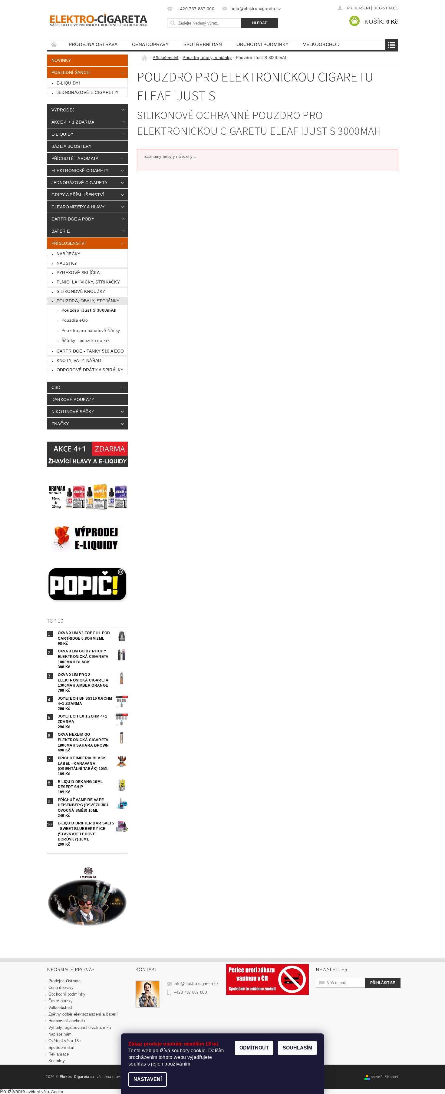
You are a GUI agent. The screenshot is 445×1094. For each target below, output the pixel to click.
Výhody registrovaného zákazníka (79, 1027)
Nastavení (148, 1079)
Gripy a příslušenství (77, 194)
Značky (60, 423)
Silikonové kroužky (81, 291)
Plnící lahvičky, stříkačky (88, 282)
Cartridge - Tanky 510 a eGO (90, 351)
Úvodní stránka (54, 44)
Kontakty (56, 1061)
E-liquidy (62, 134)
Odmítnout (254, 1047)
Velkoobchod (321, 44)
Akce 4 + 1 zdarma (72, 122)
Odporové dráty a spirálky (90, 369)
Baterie (60, 231)
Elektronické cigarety (80, 170)
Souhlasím (297, 1047)
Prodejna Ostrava (93, 44)
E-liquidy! (68, 83)
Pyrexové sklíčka (78, 272)
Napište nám (60, 1034)
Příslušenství (68, 243)
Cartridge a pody (72, 219)
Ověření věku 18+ (64, 1041)
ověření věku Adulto (44, 1091)
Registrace (386, 8)
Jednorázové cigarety (79, 182)
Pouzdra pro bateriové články (90, 330)
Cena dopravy (150, 44)
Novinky (61, 60)
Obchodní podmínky (262, 44)
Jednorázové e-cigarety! (87, 92)
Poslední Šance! (71, 72)
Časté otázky (60, 1001)
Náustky (67, 263)
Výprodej (63, 110)
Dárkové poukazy (72, 399)
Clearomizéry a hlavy (77, 206)
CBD (56, 387)
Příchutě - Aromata (75, 158)
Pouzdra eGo (74, 320)
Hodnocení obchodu (66, 1021)
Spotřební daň (202, 44)
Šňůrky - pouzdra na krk (85, 340)
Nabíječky (69, 253)
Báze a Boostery (71, 146)
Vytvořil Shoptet (384, 1077)
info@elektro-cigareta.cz (196, 983)
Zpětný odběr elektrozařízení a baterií (83, 1014)
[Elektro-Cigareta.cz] (106, 19)
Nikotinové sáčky (72, 411)
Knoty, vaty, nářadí (80, 360)
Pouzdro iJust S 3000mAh (89, 310)
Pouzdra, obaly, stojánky (88, 300)
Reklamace (58, 1054)
